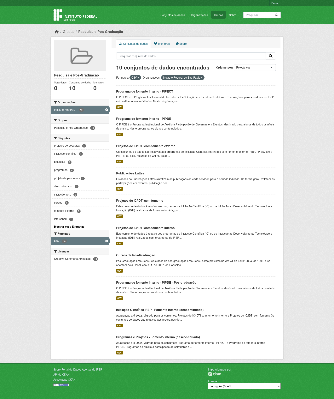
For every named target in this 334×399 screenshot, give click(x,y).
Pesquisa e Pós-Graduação (100, 31)
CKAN (214, 374)
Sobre (232, 15)
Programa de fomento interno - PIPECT (144, 91)
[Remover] (138, 77)
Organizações (199, 15)
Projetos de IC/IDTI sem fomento (139, 200)
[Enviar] (276, 15)
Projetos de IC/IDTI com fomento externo (146, 146)
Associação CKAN (64, 379)
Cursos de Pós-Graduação (135, 255)
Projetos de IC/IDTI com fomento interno (145, 228)
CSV (119, 107)
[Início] (57, 31)
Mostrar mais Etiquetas (69, 226)
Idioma (212, 381)
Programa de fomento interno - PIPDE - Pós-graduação (156, 282)
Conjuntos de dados (172, 15)
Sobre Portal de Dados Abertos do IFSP (77, 369)
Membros (163, 43)
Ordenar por (224, 67)
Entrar (275, 3)
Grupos (218, 15)
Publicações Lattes (130, 173)
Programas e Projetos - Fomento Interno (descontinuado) (158, 337)
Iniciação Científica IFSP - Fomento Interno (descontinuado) (160, 309)
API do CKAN (61, 374)
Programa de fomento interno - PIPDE (143, 118)
